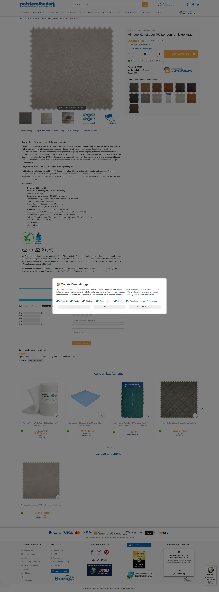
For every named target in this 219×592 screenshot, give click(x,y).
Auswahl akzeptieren (145, 307)
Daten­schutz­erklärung (124, 295)
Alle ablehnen (109, 307)
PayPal (121, 301)
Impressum (149, 295)
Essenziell (64, 301)
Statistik (77, 301)
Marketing (90, 301)
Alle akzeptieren (73, 307)
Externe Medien (106, 301)
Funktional (134, 301)
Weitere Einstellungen (148, 301)
